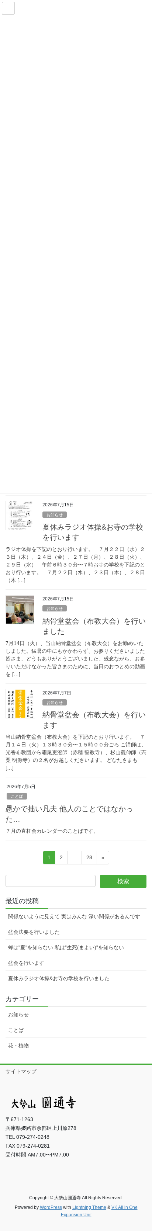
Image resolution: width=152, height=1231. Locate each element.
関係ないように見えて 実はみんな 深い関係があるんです (74, 916)
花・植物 (18, 1045)
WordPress (51, 1207)
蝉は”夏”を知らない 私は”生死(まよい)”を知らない (66, 947)
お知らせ (54, 515)
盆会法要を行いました (34, 932)
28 (89, 859)
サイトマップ (21, 1071)
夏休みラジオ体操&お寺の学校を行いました (59, 978)
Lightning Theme (89, 1207)
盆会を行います (26, 963)
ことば (17, 796)
